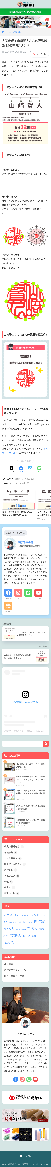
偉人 (5, 922)
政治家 (39, 921)
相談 (6, 935)
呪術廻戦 (21, 922)
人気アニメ (30, 478)
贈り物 (26, 936)
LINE (28, 598)
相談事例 (10, 852)
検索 (46, 744)
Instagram (18, 598)
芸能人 (15, 935)
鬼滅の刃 (25, 483)
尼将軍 (30, 922)
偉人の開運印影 (13, 846)
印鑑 (10, 922)
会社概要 (8, 964)
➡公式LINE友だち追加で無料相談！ (25, 12)
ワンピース (38, 915)
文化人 (8, 928)
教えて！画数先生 (14, 864)
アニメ (14, 483)
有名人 (9, 887)
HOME (27, 1155)
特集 (8, 882)
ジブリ (17, 915)
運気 (33, 936)
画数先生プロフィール (15, 970)
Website (8, 611)
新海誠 (23, 929)
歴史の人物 (11, 893)
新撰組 (18, 929)
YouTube (38, 598)
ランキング (25, 915)
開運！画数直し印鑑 (14, 976)
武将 (42, 929)
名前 (14, 922)
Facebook (8, 598)
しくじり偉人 (12, 858)
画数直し (19, 478)
